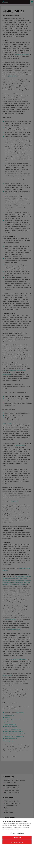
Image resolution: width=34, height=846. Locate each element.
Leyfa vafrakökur (17, 842)
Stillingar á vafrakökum (17, 833)
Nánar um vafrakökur (14, 829)
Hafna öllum (17, 837)
